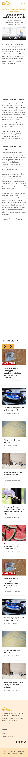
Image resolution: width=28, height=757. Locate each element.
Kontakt (4, 733)
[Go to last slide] (5, 346)
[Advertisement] (14, 81)
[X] (13, 219)
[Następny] (11, 346)
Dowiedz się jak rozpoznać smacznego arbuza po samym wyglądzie (13, 546)
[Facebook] (10, 219)
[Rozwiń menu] (24, 3)
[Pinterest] (21, 219)
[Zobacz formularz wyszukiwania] (21, 3)
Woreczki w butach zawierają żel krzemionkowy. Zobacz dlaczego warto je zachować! (12, 373)
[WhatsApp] (18, 219)
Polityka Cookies (7, 737)
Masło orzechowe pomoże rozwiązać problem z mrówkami (13, 474)
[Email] (16, 219)
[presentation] (14, 357)
